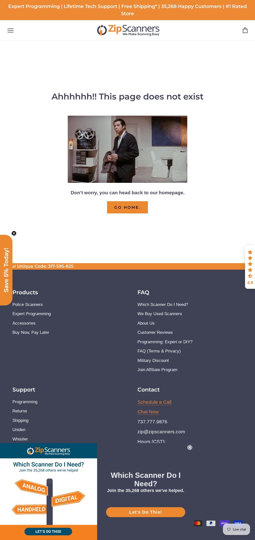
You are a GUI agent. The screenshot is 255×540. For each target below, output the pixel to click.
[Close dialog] (195, 220)
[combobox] (76, 281)
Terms (98, 311)
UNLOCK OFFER (127, 328)
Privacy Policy (76, 311)
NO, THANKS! (127, 346)
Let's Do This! (145, 512)
